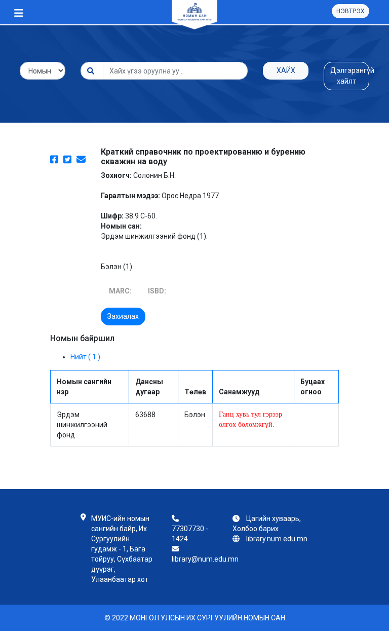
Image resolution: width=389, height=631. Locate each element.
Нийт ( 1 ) (85, 357)
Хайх (286, 70)
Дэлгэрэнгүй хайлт (349, 75)
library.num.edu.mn (276, 539)
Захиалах (123, 316)
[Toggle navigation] (18, 13)
